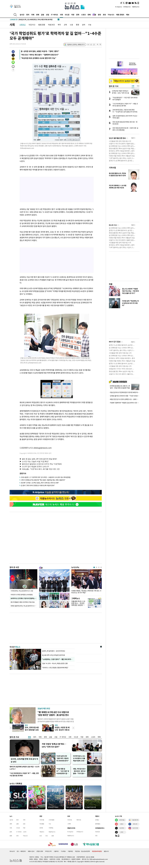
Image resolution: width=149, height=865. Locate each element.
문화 (77, 14)
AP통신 (97, 820)
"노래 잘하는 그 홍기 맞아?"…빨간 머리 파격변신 (57, 659)
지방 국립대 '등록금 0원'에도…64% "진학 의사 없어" (54, 745)
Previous (11, 728)
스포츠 (83, 14)
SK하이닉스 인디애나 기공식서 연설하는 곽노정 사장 (24, 598)
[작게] (97, 44)
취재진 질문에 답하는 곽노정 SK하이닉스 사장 (24, 606)
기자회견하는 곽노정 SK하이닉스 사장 (22, 591)
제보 (127, 14)
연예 (89, 14)
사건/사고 (32, 24)
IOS (96, 836)
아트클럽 (42, 824)
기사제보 (63, 851)
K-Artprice (118, 7)
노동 (71, 24)
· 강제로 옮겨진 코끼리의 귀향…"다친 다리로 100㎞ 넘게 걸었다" (124, 396)
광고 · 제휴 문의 (21, 851)
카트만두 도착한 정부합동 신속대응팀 (22, 595)
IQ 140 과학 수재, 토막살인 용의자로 (53, 655)
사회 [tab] (133, 86)
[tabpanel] (86, 582)
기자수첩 (112, 167)
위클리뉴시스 (135, 7)
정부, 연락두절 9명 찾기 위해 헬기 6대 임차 (32, 730)
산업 (47, 14)
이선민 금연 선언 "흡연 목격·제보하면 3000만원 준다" (62, 758)
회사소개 (12, 851)
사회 (61, 14)
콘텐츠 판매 (39, 851)
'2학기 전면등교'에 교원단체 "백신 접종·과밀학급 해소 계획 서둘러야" (43, 480)
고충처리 (56, 851)
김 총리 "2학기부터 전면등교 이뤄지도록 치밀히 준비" (38, 485)
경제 (37, 14)
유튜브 (121, 824)
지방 (72, 14)
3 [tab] (98, 567)
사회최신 (22, 24)
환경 (77, 24)
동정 (53, 836)
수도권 (67, 14)
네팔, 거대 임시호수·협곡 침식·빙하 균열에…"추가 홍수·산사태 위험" (79, 771)
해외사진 (79, 820)
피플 (110, 284)
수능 (89, 24)
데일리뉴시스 (52, 832)
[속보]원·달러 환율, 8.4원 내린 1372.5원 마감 (28, 19)
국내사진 (69, 820)
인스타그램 (135, 828)
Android (97, 832)
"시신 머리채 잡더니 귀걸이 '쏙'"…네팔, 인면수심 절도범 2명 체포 (24, 774)
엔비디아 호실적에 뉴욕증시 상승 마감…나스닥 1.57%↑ (24, 768)
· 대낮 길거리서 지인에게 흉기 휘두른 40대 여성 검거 (124, 392)
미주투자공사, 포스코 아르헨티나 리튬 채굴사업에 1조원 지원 (79, 758)
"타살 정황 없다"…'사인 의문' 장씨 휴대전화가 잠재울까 (62, 771)
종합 (29, 737)
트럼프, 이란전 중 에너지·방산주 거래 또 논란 (62, 730)
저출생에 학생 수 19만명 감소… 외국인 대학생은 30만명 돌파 (78, 604)
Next (73, 728)
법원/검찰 (41, 24)
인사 (41, 836)
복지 (59, 24)
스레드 (121, 832)
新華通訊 (97, 824)
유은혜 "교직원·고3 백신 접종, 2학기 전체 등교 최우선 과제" (40, 483)
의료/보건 (51, 24)
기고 (50, 824)
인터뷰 (41, 828)
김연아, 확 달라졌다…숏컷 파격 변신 (53, 651)
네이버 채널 (121, 820)
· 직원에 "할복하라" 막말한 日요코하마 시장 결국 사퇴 (124, 403)
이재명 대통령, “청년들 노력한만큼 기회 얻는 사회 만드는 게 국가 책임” (86, 592)
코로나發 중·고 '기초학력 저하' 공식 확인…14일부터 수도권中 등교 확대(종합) (46, 477)
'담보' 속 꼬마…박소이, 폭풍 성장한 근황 (55, 663)
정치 (27, 14)
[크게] (100, 44)
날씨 (83, 24)
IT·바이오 (54, 14)
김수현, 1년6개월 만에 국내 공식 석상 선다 (24, 760)
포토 (104, 14)
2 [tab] (96, 567)
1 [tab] (94, 567)
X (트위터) (122, 828)
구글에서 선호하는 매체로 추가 (76, 44)
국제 (32, 14)
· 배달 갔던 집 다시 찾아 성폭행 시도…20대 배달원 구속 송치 (124, 399)
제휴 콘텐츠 (120, 14)
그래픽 (69, 824)
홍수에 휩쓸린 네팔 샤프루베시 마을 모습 (23, 602)
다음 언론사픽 (135, 820)
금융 (42, 14)
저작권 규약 (48, 851)
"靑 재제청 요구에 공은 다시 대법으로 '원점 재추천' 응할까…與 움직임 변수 (53, 713)
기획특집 (51, 828)
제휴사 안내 (31, 851)
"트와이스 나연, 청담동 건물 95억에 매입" (55, 667)
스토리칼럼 (51, 820)
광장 (99, 14)
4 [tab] (101, 567)
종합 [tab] (138, 86)
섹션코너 (42, 832)
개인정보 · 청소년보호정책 (82, 851)
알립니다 (106, 851)
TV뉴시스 (111, 14)
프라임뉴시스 (127, 7)
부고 (47, 836)
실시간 (22, 14)
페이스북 (135, 824)
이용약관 (70, 851)
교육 (65, 24)
